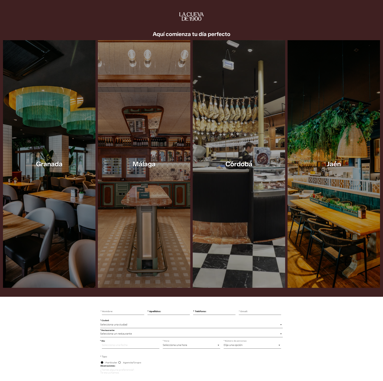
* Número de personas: (235, 341)
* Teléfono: (199, 311)
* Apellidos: (154, 311)
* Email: (243, 311)
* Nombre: (107, 311)
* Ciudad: (104, 320)
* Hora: (166, 341)
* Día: (102, 341)
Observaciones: (107, 366)
